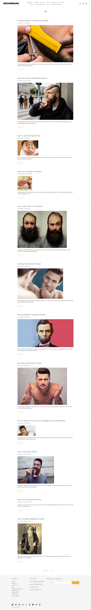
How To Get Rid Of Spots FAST (29, 136)
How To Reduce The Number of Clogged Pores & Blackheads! (41, 421)
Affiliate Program (16, 590)
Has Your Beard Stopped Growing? (31, 519)
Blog (13, 587)
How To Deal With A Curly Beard (30, 206)
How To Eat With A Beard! (27, 452)
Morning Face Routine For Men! (30, 363)
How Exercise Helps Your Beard (29, 171)
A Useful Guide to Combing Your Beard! (33, 21)
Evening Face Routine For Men (29, 264)
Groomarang (17, 607)
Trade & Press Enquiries (17, 588)
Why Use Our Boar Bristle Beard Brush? (32, 78)
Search (13, 581)
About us (14, 583)
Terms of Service (16, 596)
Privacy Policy (15, 592)
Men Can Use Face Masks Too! (29, 499)
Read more (20, 69)
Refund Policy (15, 594)
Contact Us (14, 585)
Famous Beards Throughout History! (32, 315)
